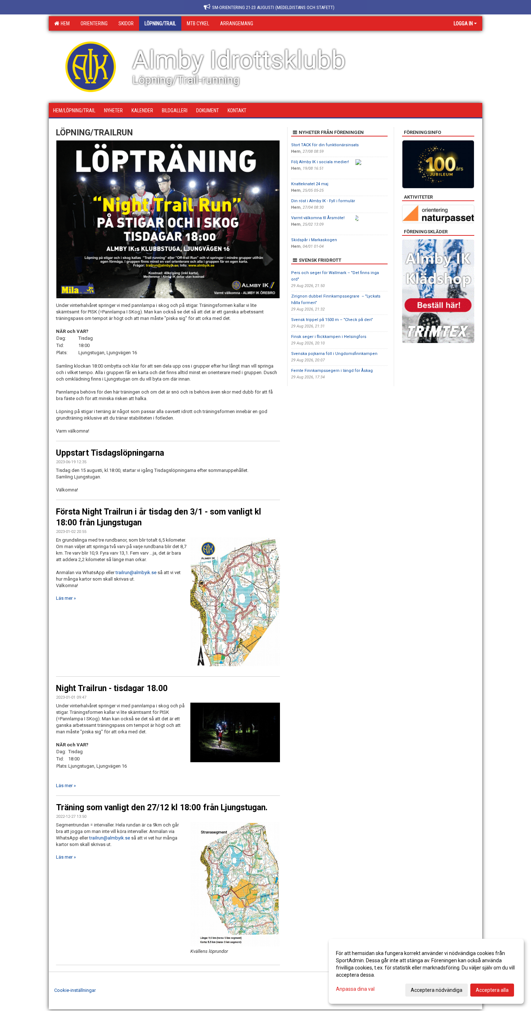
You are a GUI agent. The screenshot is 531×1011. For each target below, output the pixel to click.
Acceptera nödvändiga (436, 990)
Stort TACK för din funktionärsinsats (325, 145)
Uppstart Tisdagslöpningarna (110, 453)
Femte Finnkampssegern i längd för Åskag (332, 370)
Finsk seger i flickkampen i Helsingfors (328, 336)
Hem (64, 23)
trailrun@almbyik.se (136, 572)
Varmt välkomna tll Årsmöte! (318, 218)
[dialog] (426, 971)
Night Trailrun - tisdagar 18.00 (112, 688)
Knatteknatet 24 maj (309, 184)
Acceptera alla (492, 990)
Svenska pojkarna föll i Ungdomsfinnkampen (334, 353)
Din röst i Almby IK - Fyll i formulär (323, 201)
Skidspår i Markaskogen (314, 240)
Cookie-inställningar (75, 990)
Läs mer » (66, 598)
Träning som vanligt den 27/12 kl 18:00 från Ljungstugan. (162, 807)
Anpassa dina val (355, 989)
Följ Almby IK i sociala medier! (320, 162)
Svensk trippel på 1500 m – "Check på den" (332, 319)
